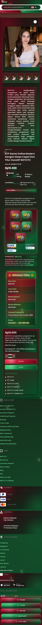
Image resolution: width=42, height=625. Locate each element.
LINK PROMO (4, 563)
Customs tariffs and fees (9, 427)
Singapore (4, 546)
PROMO (22, 600)
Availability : (9, 184)
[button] (35, 21)
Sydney (2, 553)
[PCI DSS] (5, 596)
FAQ (1, 474)
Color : (10, 190)
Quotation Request (7, 413)
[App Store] (6, 585)
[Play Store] (19, 585)
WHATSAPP (22, 616)
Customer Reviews (7, 463)
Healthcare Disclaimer (8, 444)
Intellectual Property (7, 416)
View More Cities (6, 570)
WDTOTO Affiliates (7, 481)
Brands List (4, 460)
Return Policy (5, 467)
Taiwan (2, 557)
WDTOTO (8, 150)
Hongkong (4, 543)
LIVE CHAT (22, 621)
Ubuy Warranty (5, 440)
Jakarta (3, 567)
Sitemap (3, 420)
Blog (1, 470)
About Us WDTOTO (7, 406)
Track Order (4, 423)
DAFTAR (21, 361)
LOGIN (21, 367)
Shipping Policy (5, 430)
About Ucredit (5, 477)
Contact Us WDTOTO (8, 409)
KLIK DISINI (29, 265)
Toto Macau (4, 550)
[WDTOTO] (10, 4)
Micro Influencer (6, 433)
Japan (2, 560)
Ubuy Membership (6, 437)
